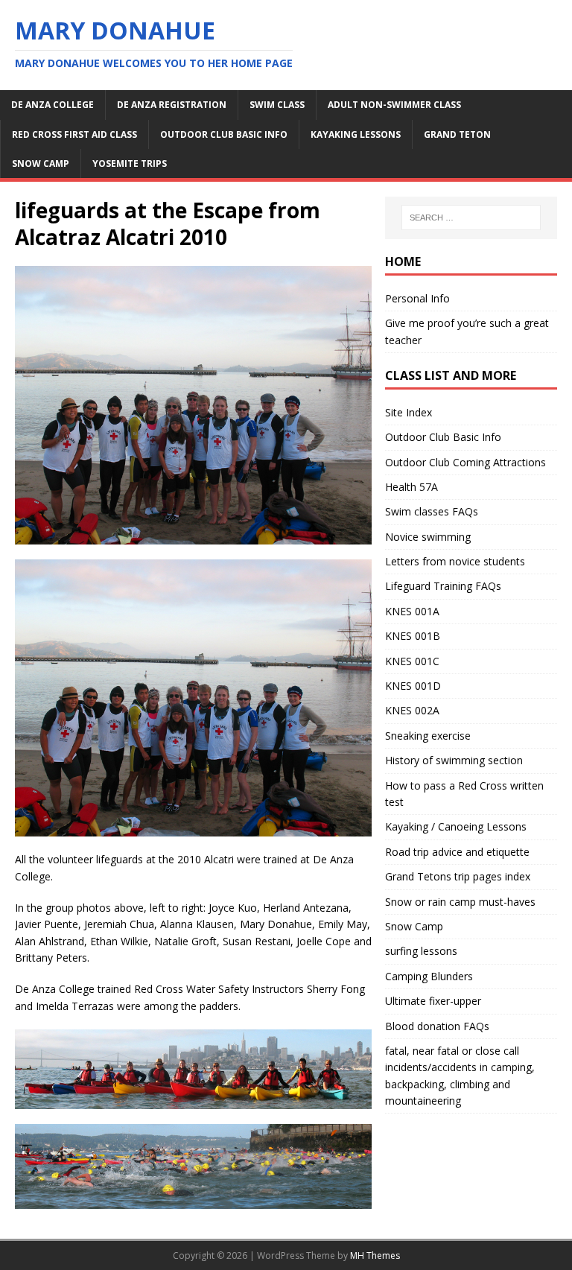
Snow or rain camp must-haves (460, 902)
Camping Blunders (429, 976)
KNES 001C (412, 661)
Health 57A (411, 487)
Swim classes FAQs (431, 511)
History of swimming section (454, 760)
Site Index (408, 412)
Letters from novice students (455, 561)
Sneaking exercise (428, 735)
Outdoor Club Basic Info (223, 134)
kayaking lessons (356, 134)
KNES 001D (413, 686)
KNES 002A (412, 710)
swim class (277, 104)
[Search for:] (471, 217)
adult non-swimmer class (394, 104)
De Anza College (52, 104)
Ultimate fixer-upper (433, 1001)
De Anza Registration (171, 104)
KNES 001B (412, 636)
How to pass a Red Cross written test (464, 793)
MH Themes (375, 1255)
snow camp (40, 163)
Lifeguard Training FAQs (443, 586)
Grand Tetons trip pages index (457, 876)
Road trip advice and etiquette (457, 852)
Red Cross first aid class (74, 134)
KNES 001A (412, 611)
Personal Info (417, 298)
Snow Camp (414, 926)
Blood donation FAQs (437, 1026)
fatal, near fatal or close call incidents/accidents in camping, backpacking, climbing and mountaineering (460, 1076)
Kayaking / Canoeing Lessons (456, 826)
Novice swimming (428, 537)
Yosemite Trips (129, 163)
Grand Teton (457, 134)
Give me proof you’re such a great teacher (467, 331)
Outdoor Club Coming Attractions (465, 462)
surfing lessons (421, 951)
